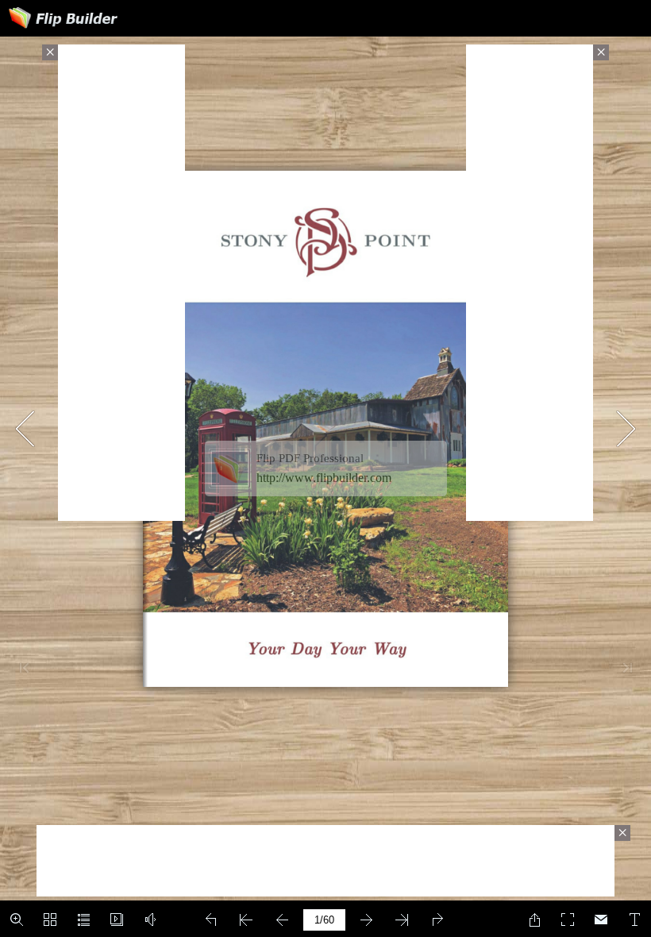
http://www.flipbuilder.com (323, 477)
